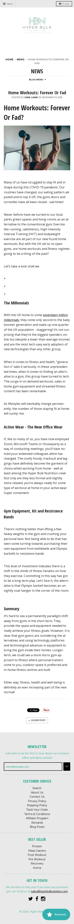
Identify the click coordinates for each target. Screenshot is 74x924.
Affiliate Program (37, 818)
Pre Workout (37, 859)
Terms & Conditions (37, 814)
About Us (37, 792)
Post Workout (37, 855)
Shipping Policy (37, 805)
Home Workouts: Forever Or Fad (37, 92)
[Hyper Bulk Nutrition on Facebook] (36, 898)
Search (37, 788)
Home (9, 59)
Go (66, 766)
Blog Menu (36, 79)
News (20, 59)
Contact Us (37, 796)
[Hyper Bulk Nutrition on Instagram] (43, 898)
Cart (65, 3)
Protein (37, 846)
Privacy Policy (37, 801)
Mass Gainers (37, 850)
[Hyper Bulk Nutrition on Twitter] (30, 898)
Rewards (37, 822)
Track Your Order (37, 809)
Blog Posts (37, 827)
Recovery (37, 863)
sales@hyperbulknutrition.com (49, 891)
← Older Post (37, 720)
